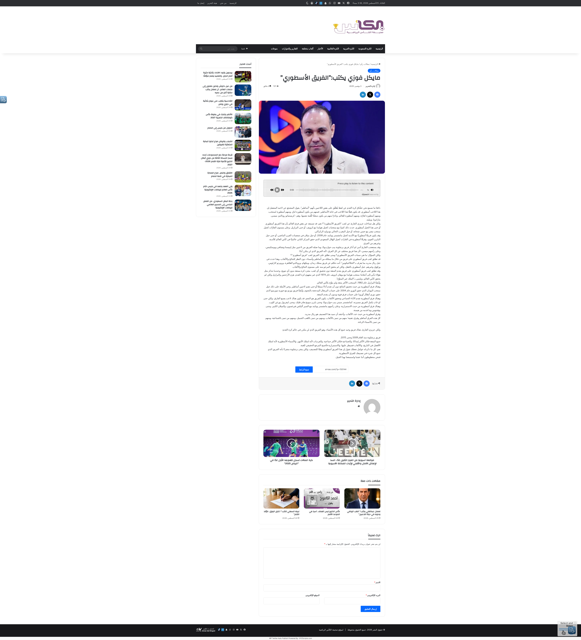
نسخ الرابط (304, 369)
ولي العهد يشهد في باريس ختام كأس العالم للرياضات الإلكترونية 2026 (217, 189)
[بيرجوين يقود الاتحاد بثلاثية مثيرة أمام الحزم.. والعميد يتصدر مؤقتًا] (243, 76)
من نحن (223, 3)
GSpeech (365, 194)
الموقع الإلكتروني (312, 595)
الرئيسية (233, 3)
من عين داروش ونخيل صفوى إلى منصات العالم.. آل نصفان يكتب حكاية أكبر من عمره (217, 89)
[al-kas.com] (358, 25)
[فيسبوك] (377, 95)
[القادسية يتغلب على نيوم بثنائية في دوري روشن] (243, 105)
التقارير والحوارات (290, 49)
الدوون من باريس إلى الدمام (219, 128)
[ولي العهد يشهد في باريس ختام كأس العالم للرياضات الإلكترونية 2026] (243, 190)
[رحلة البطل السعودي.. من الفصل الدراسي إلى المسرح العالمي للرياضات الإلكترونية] (243, 205)
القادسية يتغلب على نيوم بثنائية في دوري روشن (217, 102)
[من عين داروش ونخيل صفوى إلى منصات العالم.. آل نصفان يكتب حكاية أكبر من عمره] (243, 90)
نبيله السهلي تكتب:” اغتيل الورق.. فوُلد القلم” (281, 512)
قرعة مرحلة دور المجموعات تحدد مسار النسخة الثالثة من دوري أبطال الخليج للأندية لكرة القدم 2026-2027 (216, 160)
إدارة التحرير (370, 86)
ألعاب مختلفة (307, 49)
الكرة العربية (348, 49)
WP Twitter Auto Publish (278, 638)
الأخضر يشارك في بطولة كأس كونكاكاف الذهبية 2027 (219, 116)
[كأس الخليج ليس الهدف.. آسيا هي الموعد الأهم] (322, 498)
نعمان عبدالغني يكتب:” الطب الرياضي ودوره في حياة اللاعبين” (363, 512)
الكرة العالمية (333, 49)
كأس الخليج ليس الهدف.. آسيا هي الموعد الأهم (324, 512)
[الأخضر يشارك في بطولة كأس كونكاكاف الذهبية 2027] (243, 118)
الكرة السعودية (364, 49)
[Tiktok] (316, 3)
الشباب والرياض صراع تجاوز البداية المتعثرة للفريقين (217, 143)
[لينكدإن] (363, 95)
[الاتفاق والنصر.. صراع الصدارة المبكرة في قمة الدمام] (243, 177)
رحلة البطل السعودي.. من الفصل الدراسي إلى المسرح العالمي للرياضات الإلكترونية (217, 204)
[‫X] (370, 95)
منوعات (274, 49)
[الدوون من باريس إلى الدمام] (243, 132)
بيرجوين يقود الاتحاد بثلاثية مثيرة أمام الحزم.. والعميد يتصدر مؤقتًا (217, 74)
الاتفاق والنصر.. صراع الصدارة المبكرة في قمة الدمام (219, 174)
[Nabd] (321, 3)
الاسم (377, 582)
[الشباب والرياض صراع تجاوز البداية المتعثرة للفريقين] (243, 145)
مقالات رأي (364, 64)
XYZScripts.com (305, 638)
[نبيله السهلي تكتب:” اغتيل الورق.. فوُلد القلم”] (281, 498)
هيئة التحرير (212, 3)
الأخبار (320, 49)
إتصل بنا (200, 3)
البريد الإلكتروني (373, 595)
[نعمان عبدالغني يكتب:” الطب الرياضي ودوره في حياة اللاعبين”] (362, 498)
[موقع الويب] (359, 406)
